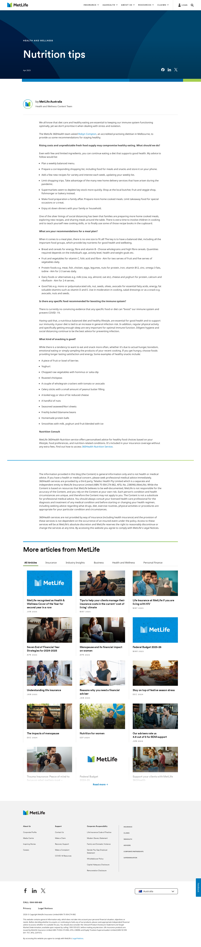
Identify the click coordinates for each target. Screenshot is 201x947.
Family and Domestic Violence (99, 844)
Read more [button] (99, 784)
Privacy (27, 908)
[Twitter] (43, 891)
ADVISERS (127, 845)
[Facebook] (25, 891)
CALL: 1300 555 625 (32, 902)
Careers (26, 850)
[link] (163, 70)
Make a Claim (60, 838)
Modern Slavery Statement (97, 838)
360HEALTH (128, 839)
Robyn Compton (87, 134)
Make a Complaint (62, 850)
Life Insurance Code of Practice (99, 832)
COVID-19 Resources (63, 856)
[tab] (30, 563)
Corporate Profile (29, 832)
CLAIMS (126, 833)
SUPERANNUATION (130, 858)
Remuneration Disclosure (96, 871)
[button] (91, 5)
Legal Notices (45, 908)
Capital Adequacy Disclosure (98, 865)
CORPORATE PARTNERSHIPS (133, 851)
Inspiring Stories (29, 844)
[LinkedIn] (34, 891)
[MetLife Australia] (34, 814)
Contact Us (59, 832)
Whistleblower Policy (95, 859)
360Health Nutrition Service (97, 446)
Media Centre (28, 838)
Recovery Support (62, 844)
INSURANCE (128, 827)
